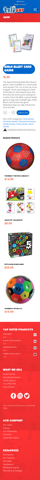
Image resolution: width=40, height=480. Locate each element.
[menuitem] (20, 1)
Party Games (22, 124)
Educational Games (27, 121)
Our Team (7, 425)
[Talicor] (16, 9)
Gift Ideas (7, 461)
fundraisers (8, 464)
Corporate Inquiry (11, 437)
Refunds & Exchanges (12, 470)
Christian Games (10, 121)
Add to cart (23, 112)
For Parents (8, 454)
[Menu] (34, 9)
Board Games (9, 374)
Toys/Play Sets (9, 383)
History (6, 428)
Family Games (9, 124)
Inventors (7, 434)
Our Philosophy (10, 431)
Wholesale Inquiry (11, 467)
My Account (21, 1)
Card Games (28, 119)
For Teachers (9, 458)
